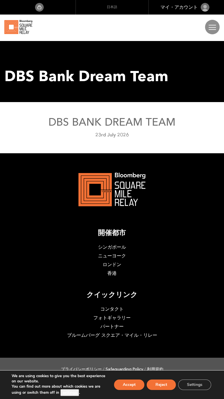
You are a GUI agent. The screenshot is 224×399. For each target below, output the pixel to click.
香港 (112, 273)
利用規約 (155, 369)
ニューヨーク (112, 256)
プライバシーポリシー (81, 369)
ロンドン (112, 264)
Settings (194, 384)
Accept (129, 384)
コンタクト (112, 309)
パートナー (112, 326)
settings (70, 392)
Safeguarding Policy (124, 369)
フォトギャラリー (112, 318)
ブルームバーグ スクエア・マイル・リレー (112, 335)
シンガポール (112, 247)
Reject (161, 384)
